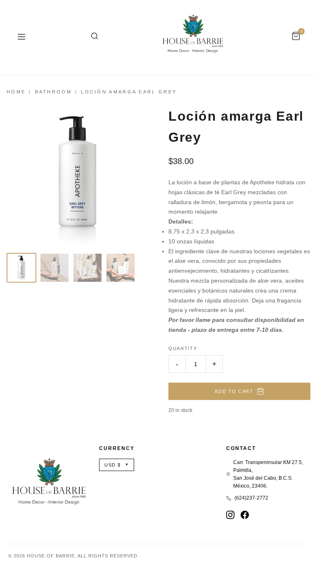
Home (16, 91)
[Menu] (21, 37)
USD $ (116, 464)
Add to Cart (234, 391)
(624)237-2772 (251, 498)
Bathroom (53, 91)
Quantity (182, 348)
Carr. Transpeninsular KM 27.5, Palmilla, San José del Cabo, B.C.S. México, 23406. (268, 474)
